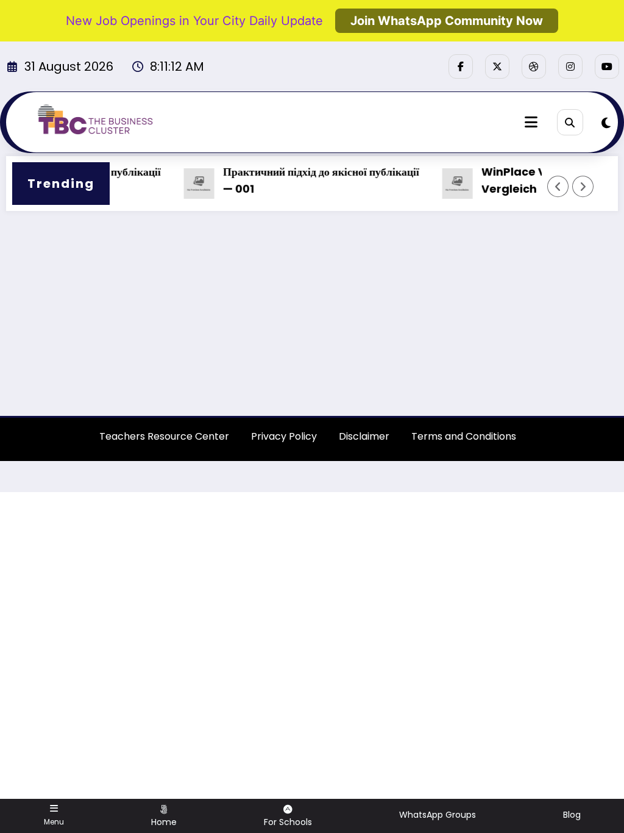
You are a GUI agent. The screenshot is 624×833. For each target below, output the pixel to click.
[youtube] (607, 66)
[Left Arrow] (558, 186)
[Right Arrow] (583, 186)
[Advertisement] (312, 314)
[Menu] (531, 122)
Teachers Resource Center (164, 436)
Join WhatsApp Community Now (446, 20)
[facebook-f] (460, 66)
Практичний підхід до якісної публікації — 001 (312, 180)
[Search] (570, 122)
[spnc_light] (606, 123)
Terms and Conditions (463, 436)
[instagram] (570, 66)
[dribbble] (534, 66)
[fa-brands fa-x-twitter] (497, 66)
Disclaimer (364, 436)
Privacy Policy (284, 436)
